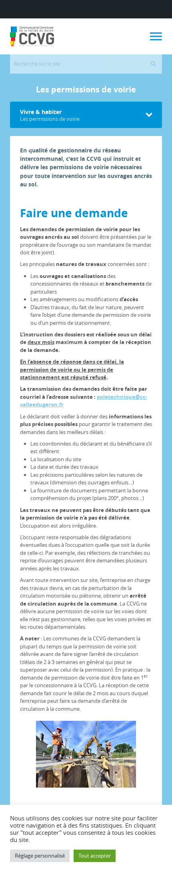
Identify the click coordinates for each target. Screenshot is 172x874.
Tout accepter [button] (94, 855)
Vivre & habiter (50, 115)
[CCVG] (32, 36)
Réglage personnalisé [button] (40, 855)
